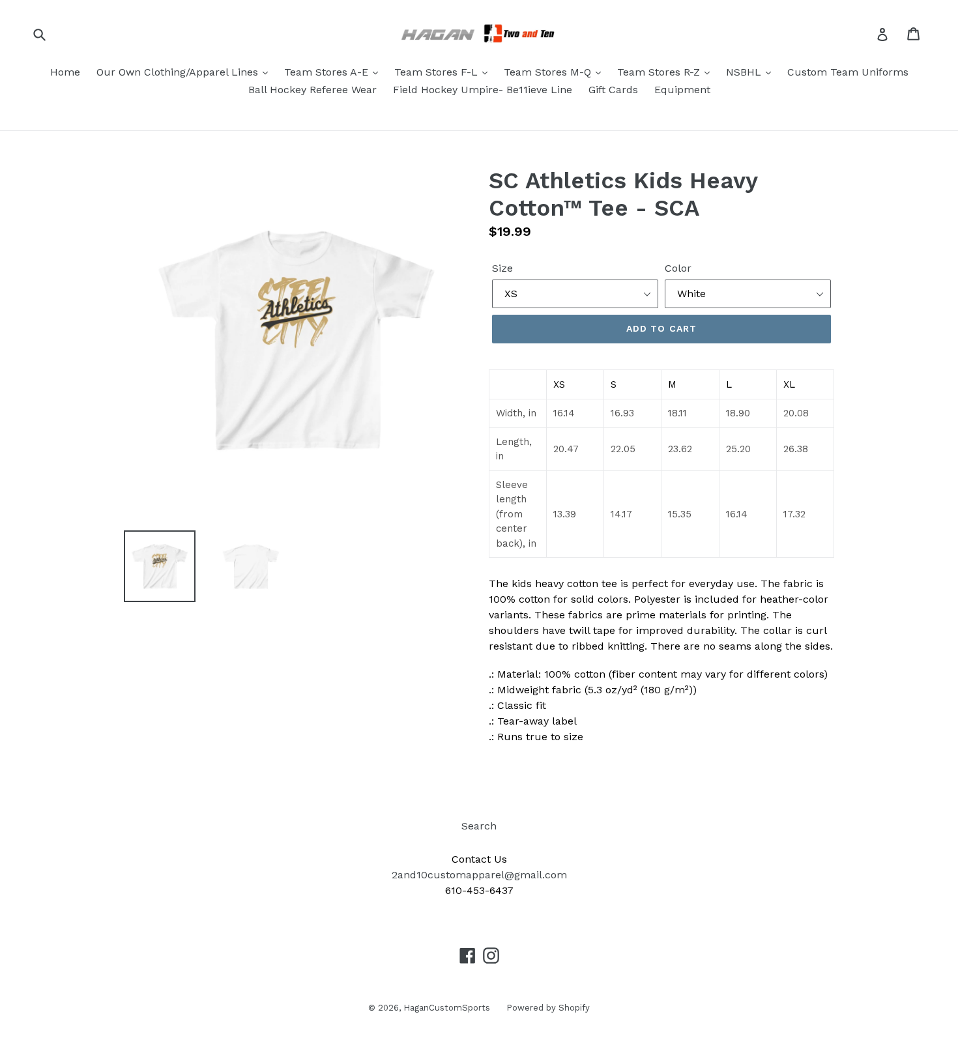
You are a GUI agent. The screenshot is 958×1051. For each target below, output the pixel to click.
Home (65, 72)
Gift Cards (613, 89)
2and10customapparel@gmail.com (479, 875)
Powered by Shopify (548, 1008)
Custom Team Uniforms (847, 72)
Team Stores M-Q (549, 72)
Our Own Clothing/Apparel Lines (178, 72)
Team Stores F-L (437, 72)
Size (502, 268)
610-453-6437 (479, 890)
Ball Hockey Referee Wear (312, 89)
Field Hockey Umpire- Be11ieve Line (482, 89)
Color (678, 268)
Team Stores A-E (327, 72)
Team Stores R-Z (660, 72)
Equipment (682, 89)
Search (479, 826)
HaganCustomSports (446, 1008)
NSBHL (745, 72)
